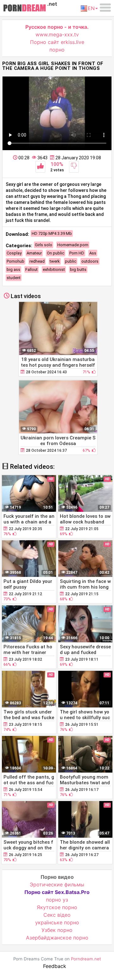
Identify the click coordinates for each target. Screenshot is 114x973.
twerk (55, 261)
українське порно (57, 922)
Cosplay (14, 253)
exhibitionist (54, 269)
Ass (92, 253)
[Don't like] (74, 167)
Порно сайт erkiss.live (57, 42)
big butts (78, 269)
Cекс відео (57, 915)
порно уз (57, 900)
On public (55, 253)
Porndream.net (86, 958)
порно (57, 49)
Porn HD (76, 253)
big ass (13, 269)
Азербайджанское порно (57, 937)
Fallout (31, 269)
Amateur (34, 253)
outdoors (89, 261)
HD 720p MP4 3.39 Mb (52, 233)
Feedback (54, 966)
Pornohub (15, 261)
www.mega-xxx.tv (57, 34)
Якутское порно (57, 907)
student (14, 277)
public (70, 261)
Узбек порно (57, 930)
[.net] (24, 9)
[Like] (40, 167)
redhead (37, 261)
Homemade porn (72, 244)
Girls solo (43, 244)
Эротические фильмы (57, 884)
